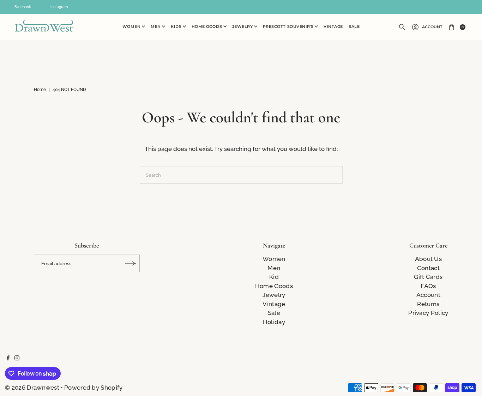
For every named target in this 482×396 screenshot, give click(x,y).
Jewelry (243, 26)
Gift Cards (428, 276)
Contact (428, 268)
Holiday (274, 321)
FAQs (428, 286)
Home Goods (207, 26)
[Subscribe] (131, 263)
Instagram (59, 7)
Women (132, 26)
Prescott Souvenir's (289, 26)
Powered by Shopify (93, 387)
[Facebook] (8, 358)
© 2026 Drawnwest (32, 387)
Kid (274, 276)
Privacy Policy (428, 312)
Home (40, 89)
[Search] (402, 27)
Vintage (333, 26)
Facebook (22, 7)
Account (432, 27)
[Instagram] (16, 358)
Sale (354, 26)
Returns (428, 303)
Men (156, 26)
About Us (428, 258)
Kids (177, 26)
